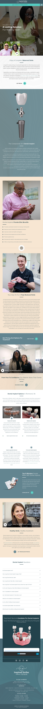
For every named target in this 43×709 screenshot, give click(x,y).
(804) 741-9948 (22, 684)
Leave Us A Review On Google (21, 706)
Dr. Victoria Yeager (33, 75)
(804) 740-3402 (25, 681)
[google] (16, 660)
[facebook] (23, 660)
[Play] (17, 53)
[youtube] (27, 660)
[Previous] (19, 374)
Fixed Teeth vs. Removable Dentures (12, 463)
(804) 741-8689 (27, 682)
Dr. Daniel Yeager (25, 75)
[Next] (23, 374)
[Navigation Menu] (41, 5)
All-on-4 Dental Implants (33, 461)
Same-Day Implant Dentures (31, 463)
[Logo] (21, 2)
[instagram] (20, 660)
